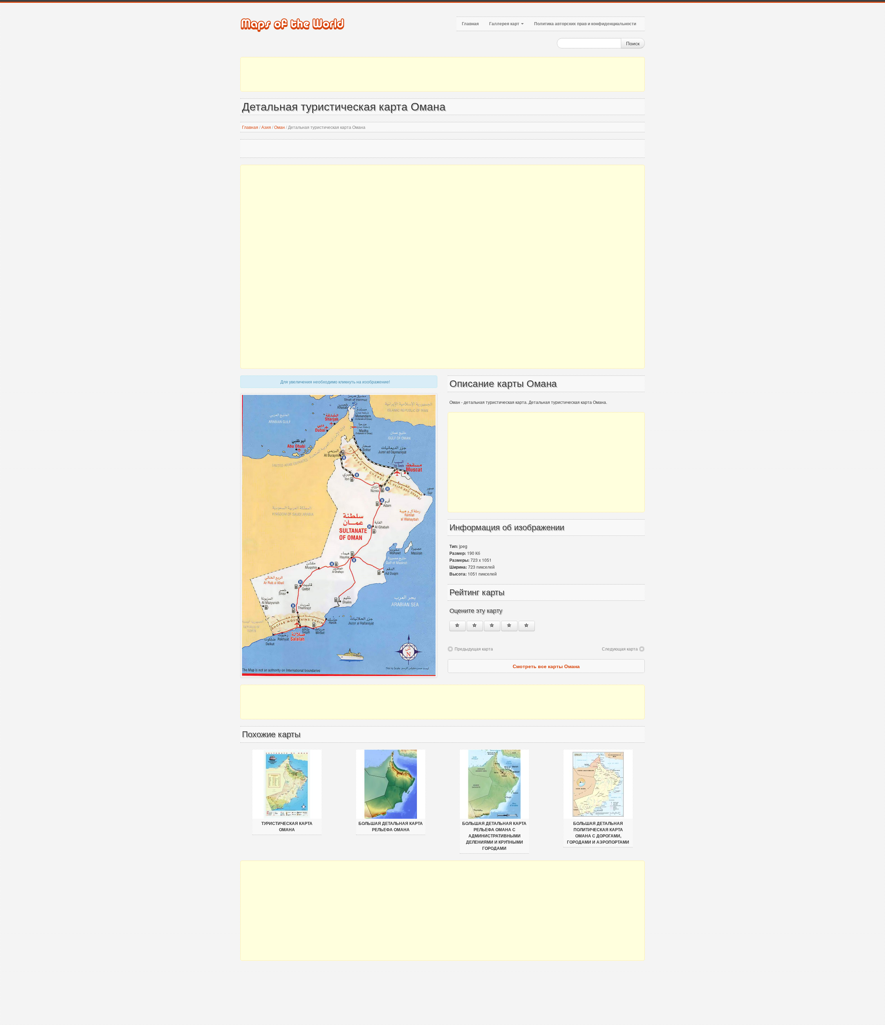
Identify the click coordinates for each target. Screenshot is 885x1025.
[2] (475, 626)
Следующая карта (620, 649)
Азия (266, 127)
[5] (527, 626)
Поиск (633, 43)
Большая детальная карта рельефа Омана (390, 826)
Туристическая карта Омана (287, 826)
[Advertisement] (442, 74)
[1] (457, 626)
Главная (470, 23)
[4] (509, 626)
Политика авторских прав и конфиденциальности (585, 23)
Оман (279, 127)
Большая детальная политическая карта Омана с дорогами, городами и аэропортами (598, 833)
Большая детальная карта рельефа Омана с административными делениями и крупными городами (494, 836)
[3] (492, 626)
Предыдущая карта (474, 649)
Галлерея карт (504, 23)
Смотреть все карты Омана (546, 666)
